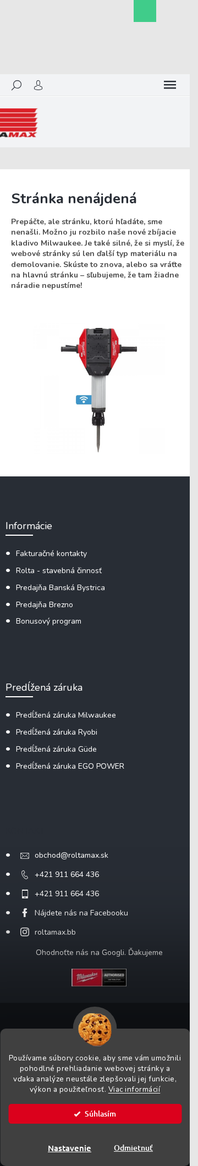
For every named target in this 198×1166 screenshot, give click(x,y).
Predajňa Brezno (44, 604)
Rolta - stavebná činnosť (59, 570)
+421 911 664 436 (67, 874)
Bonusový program (48, 621)
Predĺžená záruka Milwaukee (66, 715)
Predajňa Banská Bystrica (60, 587)
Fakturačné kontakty (51, 553)
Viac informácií (134, 1089)
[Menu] (170, 85)
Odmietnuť (133, 1147)
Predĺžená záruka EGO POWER (70, 766)
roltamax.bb (55, 932)
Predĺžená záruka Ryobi (56, 732)
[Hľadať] (17, 85)
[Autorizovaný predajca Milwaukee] (99, 976)
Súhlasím (100, 1113)
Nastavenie (69, 1147)
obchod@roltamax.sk (71, 855)
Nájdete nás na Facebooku (81, 913)
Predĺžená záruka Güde (56, 749)
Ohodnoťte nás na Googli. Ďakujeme (99, 952)
